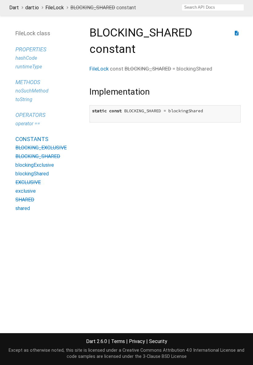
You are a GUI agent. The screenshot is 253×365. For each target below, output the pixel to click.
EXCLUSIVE (28, 182)
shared (22, 208)
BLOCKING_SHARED (37, 156)
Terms (118, 341)
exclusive (25, 191)
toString (23, 99)
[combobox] (213, 7)
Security (158, 341)
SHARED (24, 200)
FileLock (54, 8)
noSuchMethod (31, 91)
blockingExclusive (34, 165)
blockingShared (32, 174)
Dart (14, 8)
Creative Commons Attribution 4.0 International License (179, 350)
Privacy (137, 341)
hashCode (26, 58)
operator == (27, 124)
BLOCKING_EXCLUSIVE (41, 148)
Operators (30, 115)
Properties (30, 49)
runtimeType (28, 67)
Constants (31, 139)
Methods (27, 82)
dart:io (32, 8)
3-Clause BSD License (165, 356)
